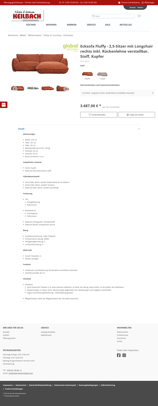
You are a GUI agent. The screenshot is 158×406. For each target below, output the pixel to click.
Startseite (13, 35)
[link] (129, 2)
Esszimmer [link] (121, 338)
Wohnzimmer (35, 35)
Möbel (23, 35)
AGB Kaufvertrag (108, 385)
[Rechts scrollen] (65, 88)
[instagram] (124, 355)
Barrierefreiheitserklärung (40, 385)
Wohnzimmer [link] (122, 332)
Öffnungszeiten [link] (9, 338)
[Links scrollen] (14, 88)
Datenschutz (21, 385)
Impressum (8, 385)
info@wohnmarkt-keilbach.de (21, 373)
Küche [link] (119, 341)
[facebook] (118, 355)
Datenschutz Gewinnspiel (65, 385)
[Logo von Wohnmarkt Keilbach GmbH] (27, 16)
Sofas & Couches (53, 35)
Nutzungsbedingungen (88, 385)
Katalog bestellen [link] (48, 332)
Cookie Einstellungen (14, 389)
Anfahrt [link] (140, 7)
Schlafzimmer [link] (122, 335)
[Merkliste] (139, 16)
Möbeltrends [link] (46, 335)
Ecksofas (68, 35)
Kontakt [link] (6, 332)
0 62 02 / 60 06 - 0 (14, 370)
